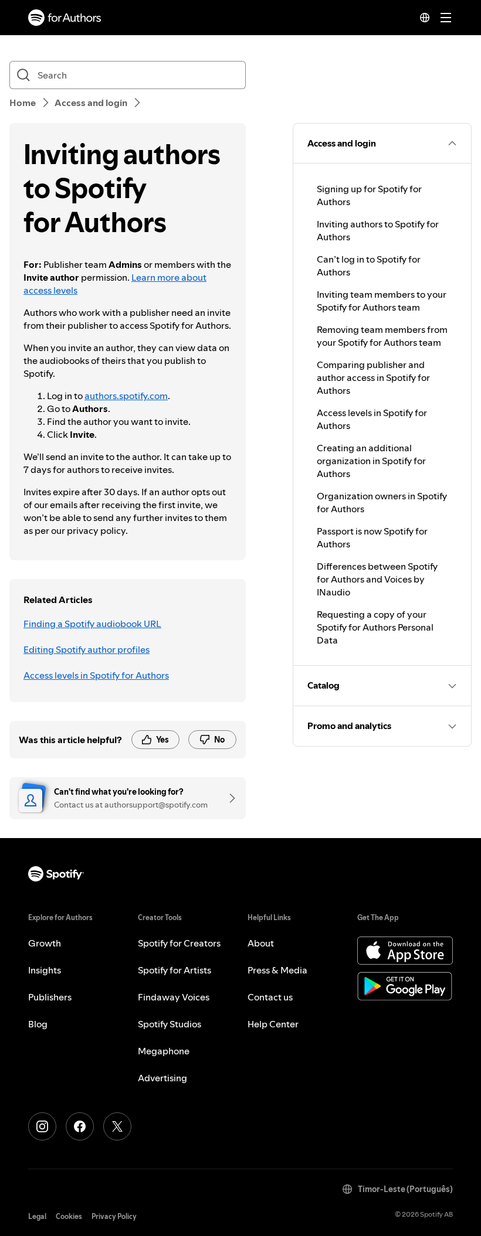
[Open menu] (446, 18)
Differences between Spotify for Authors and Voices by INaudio (377, 579)
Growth (44, 943)
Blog (38, 1023)
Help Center (273, 1023)
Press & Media (277, 969)
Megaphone (163, 1050)
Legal (37, 1216)
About (261, 943)
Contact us (270, 996)
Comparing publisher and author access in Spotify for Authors (373, 377)
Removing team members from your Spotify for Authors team (382, 336)
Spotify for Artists (174, 969)
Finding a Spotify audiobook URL (92, 623)
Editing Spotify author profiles (86, 649)
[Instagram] (42, 1126)
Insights (44, 969)
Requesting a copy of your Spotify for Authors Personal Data (375, 627)
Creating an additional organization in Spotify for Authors (371, 460)
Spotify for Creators (179, 943)
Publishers (50, 996)
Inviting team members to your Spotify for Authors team (381, 301)
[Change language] (424, 17)
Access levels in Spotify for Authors (96, 675)
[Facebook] (80, 1126)
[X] (117, 1126)
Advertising (162, 1077)
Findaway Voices (173, 996)
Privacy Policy (114, 1216)
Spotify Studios (169, 1023)
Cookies (69, 1216)
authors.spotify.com (126, 395)
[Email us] (228, 798)
